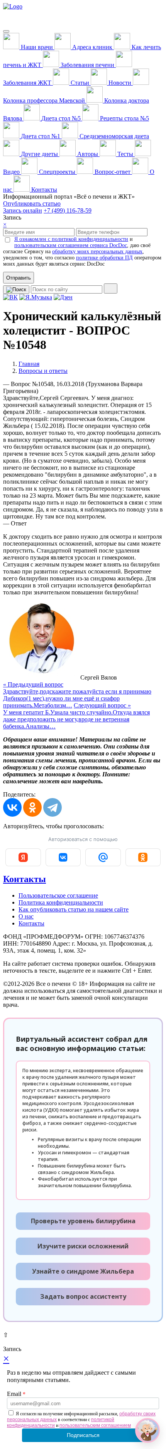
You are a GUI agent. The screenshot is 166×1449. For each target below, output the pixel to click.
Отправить (18, 278)
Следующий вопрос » (76, 716)
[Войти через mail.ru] (103, 857)
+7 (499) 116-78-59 (67, 210)
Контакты (24, 879)
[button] (147, 1430)
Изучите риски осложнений (83, 1246)
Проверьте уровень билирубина (83, 1221)
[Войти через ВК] (63, 857)
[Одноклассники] (32, 807)
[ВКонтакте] (12, 807)
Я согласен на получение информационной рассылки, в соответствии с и (81, 1419)
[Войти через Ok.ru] (143, 857)
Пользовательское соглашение (58, 895)
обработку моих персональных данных (97, 251)
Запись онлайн (22, 210)
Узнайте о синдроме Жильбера (83, 1271)
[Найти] (110, 288)
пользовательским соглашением (95, 1425)
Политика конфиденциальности (61, 902)
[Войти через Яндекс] (23, 857)
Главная (29, 364)
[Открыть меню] (6, 31)
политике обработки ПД (104, 258)
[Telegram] (52, 807)
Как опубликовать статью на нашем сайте (74, 909)
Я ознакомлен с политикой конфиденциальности (71, 239)
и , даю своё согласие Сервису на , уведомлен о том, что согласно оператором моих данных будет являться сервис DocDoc (82, 251)
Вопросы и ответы (43, 370)
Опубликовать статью (32, 203)
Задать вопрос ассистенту (83, 1296)
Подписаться (83, 1435)
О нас (26, 916)
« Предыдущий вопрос (77, 695)
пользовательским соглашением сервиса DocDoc (70, 245)
